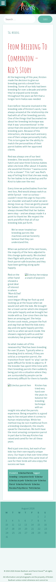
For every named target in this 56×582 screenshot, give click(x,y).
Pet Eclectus (34, 487)
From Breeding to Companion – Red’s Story (27, 58)
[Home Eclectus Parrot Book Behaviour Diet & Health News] (3, 3)
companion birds (26, 476)
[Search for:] (20, 19)
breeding (13, 476)
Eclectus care (31, 480)
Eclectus (39, 476)
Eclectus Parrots (25, 472)
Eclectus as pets (16, 480)
